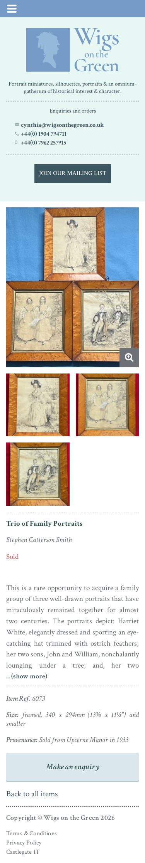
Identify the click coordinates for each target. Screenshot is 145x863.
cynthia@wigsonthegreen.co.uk (62, 125)
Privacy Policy (23, 843)
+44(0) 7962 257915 (43, 142)
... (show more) (26, 676)
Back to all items (32, 794)
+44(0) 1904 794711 (44, 134)
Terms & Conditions (31, 833)
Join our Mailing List (72, 173)
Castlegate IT (22, 852)
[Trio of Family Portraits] (72, 50)
